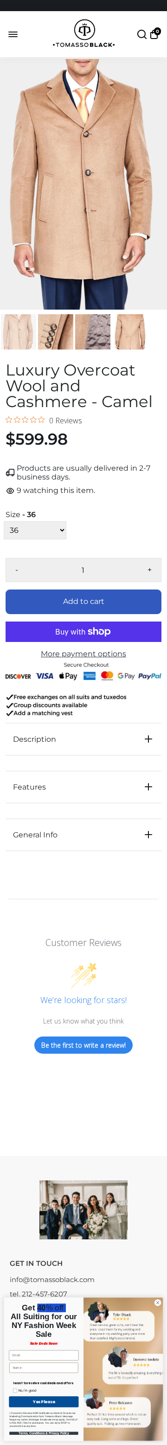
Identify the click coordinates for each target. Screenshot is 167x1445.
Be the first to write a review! (83, 1045)
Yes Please (44, 1402)
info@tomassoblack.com (52, 1279)
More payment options (83, 653)
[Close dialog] (157, 1302)
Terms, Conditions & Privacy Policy (44, 1433)
